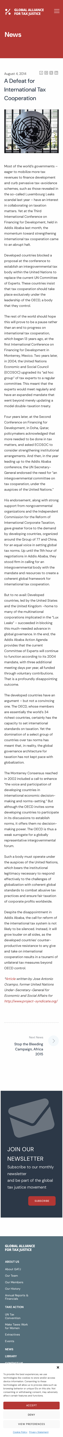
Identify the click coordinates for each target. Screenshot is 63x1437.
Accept (31, 1405)
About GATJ (13, 1269)
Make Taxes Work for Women (16, 1326)
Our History (12, 1289)
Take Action (14, 1307)
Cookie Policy (20, 1432)
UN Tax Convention (12, 1316)
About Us (12, 1262)
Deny (31, 1414)
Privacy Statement (39, 1432)
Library (14, 48)
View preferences (31, 1424)
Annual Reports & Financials (16, 1297)
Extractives (12, 1334)
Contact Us (18, 58)
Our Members (14, 1282)
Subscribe (42, 1201)
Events (9, 1341)
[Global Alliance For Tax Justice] (20, 1249)
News (12, 38)
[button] (58, 1367)
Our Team (11, 1275)
